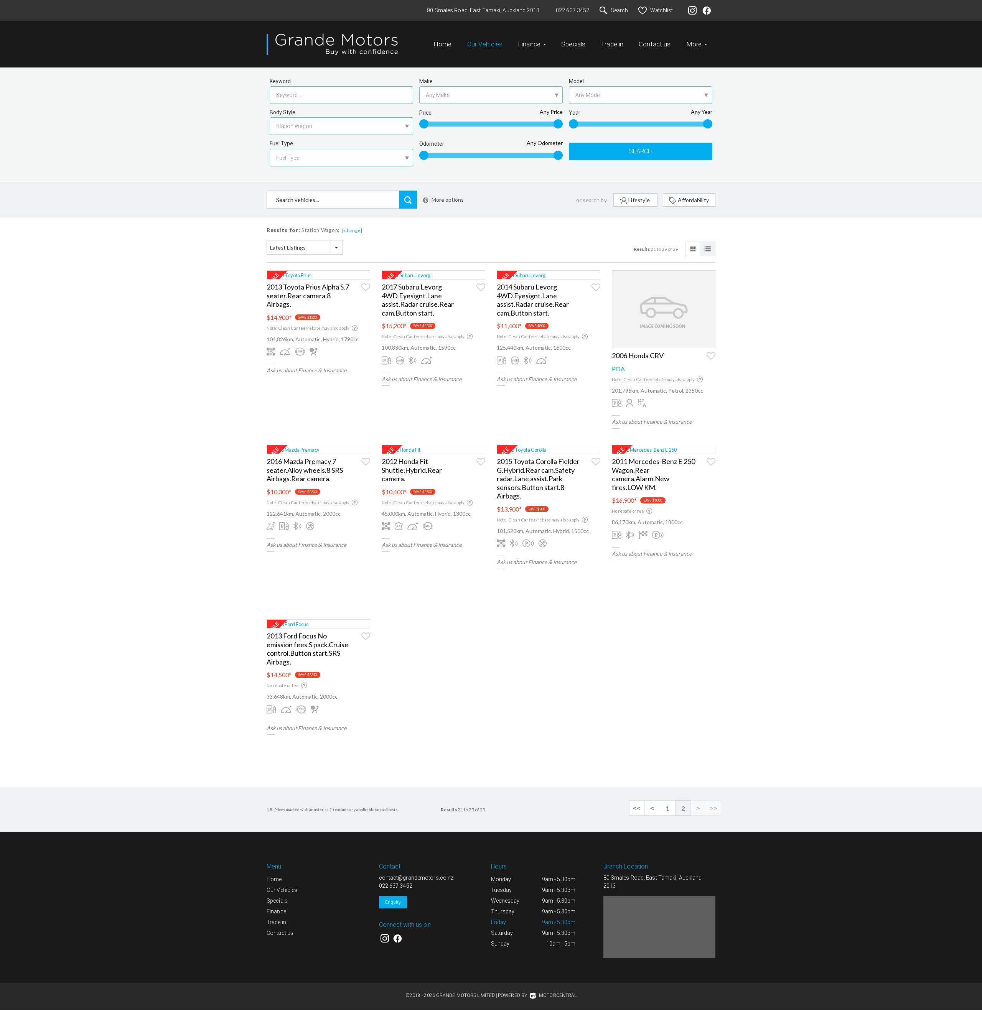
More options (448, 199)
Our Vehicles (485, 44)
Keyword (280, 81)
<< (637, 808)
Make (426, 81)
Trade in (612, 44)
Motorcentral (558, 995)
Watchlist (661, 10)
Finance (276, 911)
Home (442, 44)
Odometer (431, 144)
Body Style (282, 112)
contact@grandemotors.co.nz (416, 878)
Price (425, 113)
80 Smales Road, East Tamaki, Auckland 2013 (483, 10)
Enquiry (393, 902)
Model (576, 81)
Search (619, 10)
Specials (573, 44)
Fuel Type (281, 143)
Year (574, 113)
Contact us (655, 44)
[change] (352, 230)
